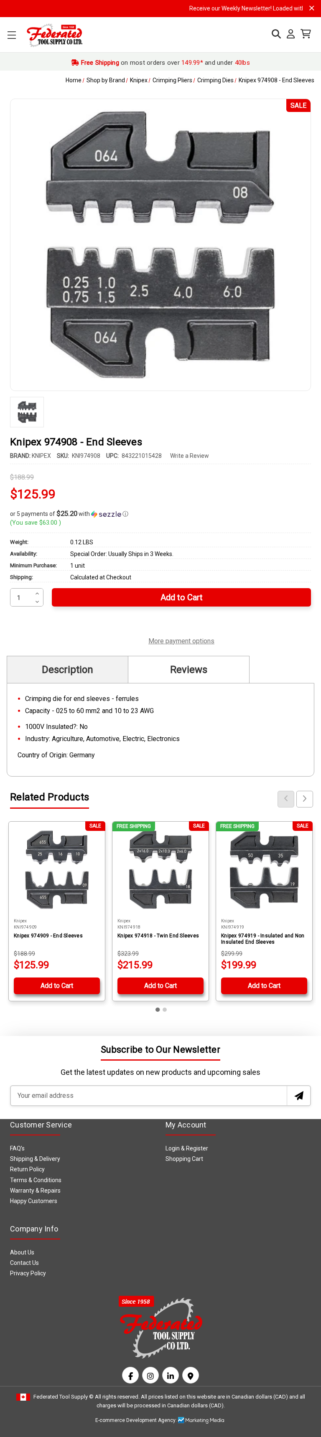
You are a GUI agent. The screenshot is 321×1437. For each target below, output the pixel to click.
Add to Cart (57, 986)
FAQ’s (17, 1148)
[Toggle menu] (11, 34)
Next (304, 799)
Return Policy (27, 1169)
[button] (160, 514)
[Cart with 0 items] (303, 34)
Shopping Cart (184, 1158)
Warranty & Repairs (35, 1190)
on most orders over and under (164, 62)
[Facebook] (130, 1375)
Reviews (188, 669)
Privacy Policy (28, 1273)
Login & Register (187, 1148)
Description (67, 669)
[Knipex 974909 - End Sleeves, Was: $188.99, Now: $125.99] (56, 869)
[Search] (274, 34)
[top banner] (312, 8)
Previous (286, 799)
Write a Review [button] (189, 455)
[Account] (289, 34)
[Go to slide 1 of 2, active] (158, 1010)
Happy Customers (33, 1201)
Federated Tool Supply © (63, 1397)
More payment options (181, 640)
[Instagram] (150, 1375)
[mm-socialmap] (190, 1375)
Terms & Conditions (35, 1180)
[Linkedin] (170, 1375)
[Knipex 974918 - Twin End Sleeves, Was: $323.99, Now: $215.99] (160, 869)
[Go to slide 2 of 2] (165, 1010)
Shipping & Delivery (35, 1158)
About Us (22, 1252)
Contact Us (24, 1262)
